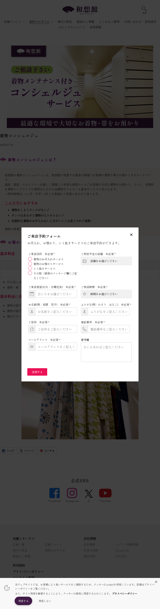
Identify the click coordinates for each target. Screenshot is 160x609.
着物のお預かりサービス (49, 264)
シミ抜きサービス (44, 268)
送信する (37, 372)
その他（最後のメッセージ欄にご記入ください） (55, 275)
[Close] (156, 582)
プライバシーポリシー (124, 593)
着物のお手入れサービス (49, 259)
